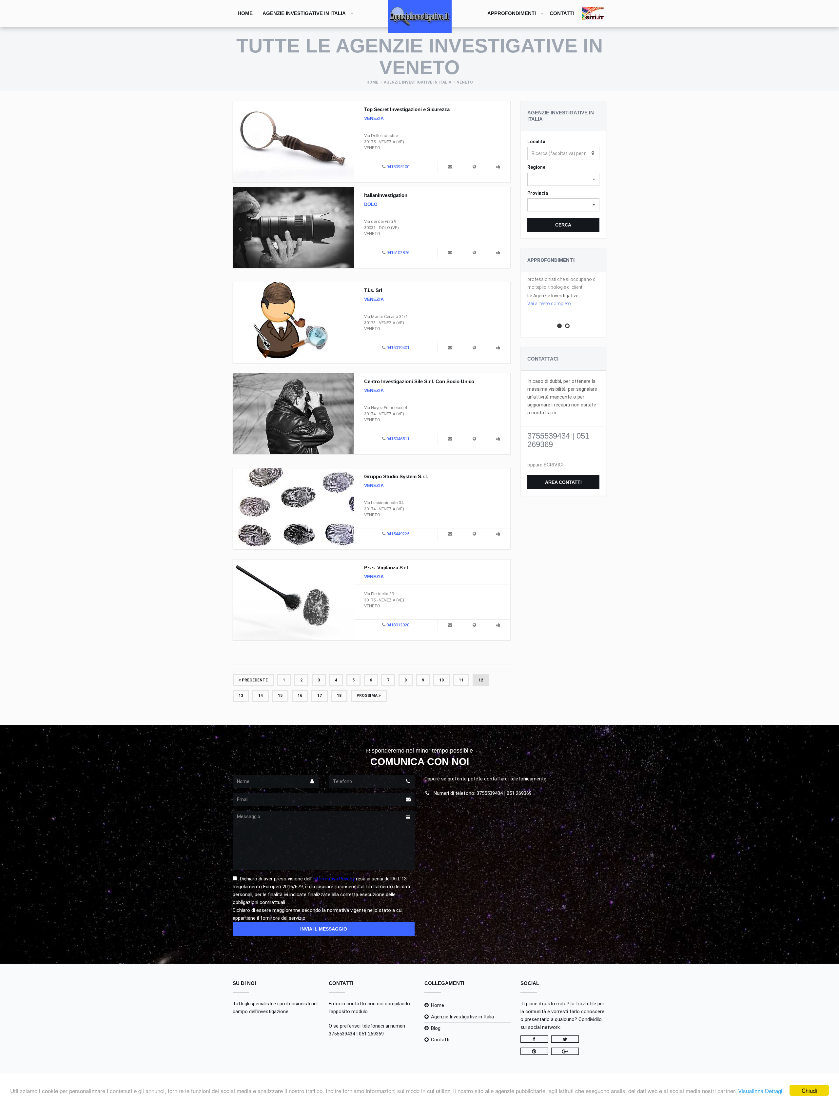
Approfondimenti (511, 13)
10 (441, 680)
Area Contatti (563, 482)
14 (260, 695)
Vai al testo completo (549, 303)
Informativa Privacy (333, 879)
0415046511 (397, 438)
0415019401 (397, 347)
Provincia (537, 193)
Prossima (368, 695)
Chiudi (809, 1090)
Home (245, 13)
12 (480, 680)
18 (339, 695)
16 (300, 695)
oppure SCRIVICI (545, 465)
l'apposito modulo (348, 1011)
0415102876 (397, 252)
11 (461, 680)
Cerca (563, 224)
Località (536, 141)
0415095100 (397, 166)
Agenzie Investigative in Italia (304, 13)
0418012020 (397, 624)
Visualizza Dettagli (761, 1091)
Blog (435, 1028)
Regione (536, 167)
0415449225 (397, 533)
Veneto (465, 82)
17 (319, 695)
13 (241, 695)
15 (280, 695)
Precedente (254, 680)
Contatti (562, 13)
